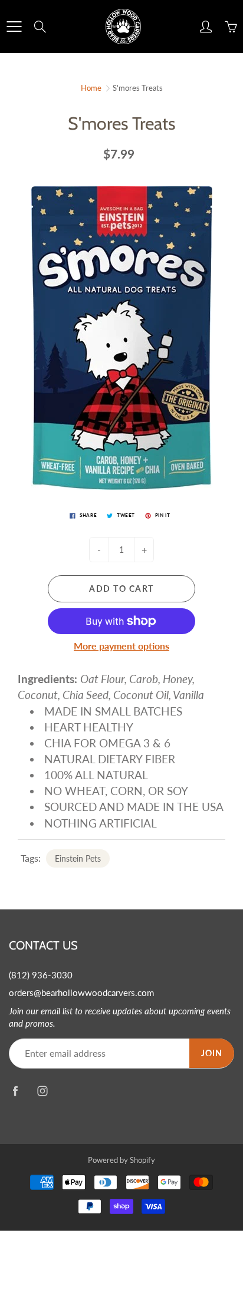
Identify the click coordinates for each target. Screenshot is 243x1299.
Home (91, 88)
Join (211, 1053)
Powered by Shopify (121, 1160)
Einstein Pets (78, 858)
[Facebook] (15, 1090)
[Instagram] (42, 1090)
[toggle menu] (14, 26)
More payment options (121, 645)
